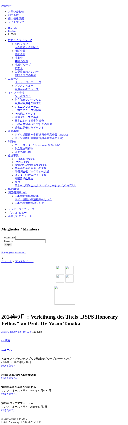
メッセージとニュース (28, 82)
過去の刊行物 (23, 152)
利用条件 (13, 15)
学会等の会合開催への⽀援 (31, 168)
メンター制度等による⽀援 (31, 175)
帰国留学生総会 (24, 178)
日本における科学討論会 (29, 120)
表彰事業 (13, 131)
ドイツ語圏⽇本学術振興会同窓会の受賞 (39, 138)
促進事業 (13, 155)
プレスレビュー (24, 85)
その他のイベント (25, 113)
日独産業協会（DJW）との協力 (33, 124)
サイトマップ (16, 22)
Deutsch (12, 28)
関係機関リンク (17, 192)
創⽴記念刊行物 (24, 148)
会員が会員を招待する (28, 103)
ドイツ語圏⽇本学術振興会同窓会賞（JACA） (42, 134)
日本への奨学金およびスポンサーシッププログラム (45, 185)
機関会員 (20, 50)
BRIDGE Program (24, 158)
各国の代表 (21, 61)
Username (9, 237)
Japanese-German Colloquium (30, 164)
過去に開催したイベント (29, 127)
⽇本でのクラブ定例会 (28, 110)
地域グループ (23, 64)
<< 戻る (5, 340)
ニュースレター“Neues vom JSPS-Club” (37, 145)
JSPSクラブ (21, 43)
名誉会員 (20, 54)
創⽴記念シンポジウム (28, 99)
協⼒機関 (13, 189)
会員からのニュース (27, 89)
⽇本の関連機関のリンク (29, 203)
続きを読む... (9, 377)
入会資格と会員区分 (27, 47)
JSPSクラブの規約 (25, 75)
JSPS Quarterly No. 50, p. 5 (16, 331)
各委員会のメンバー (27, 71)
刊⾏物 (12, 141)
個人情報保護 (16, 18)
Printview (6, 5)
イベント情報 (16, 92)
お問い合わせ (16, 11)
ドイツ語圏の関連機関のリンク (33, 199)
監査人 (19, 68)
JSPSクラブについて (20, 40)
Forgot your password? (13, 252)
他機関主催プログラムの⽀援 (32, 171)
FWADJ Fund (22, 161)
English (12, 31)
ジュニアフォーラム (27, 106)
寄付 (17, 182)
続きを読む (8, 365)
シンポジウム (23, 96)
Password (9, 241)
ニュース (13, 78)
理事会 (19, 57)
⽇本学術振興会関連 (27, 196)
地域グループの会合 (27, 117)
